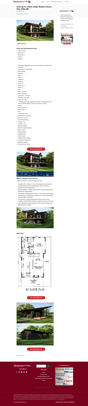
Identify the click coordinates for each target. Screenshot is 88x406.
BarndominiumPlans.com (43, 376)
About (43, 372)
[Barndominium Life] (22, 2)
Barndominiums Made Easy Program (43, 378)
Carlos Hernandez (21, 11)
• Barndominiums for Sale (66, 27)
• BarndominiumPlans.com (66, 24)
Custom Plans (43, 374)
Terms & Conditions (69, 402)
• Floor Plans (63, 26)
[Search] (48, 366)
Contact (43, 380)
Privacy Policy (59, 402)
